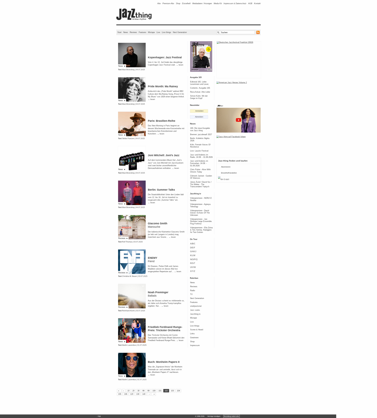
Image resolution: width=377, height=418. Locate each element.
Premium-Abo (168, 3)
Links (192, 334)
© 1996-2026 (199, 416)
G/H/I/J (193, 252)
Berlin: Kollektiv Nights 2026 (200, 139)
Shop (178, 3)
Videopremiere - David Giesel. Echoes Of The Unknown (200, 213)
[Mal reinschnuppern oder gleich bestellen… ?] (238, 91)
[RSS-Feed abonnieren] (258, 32)
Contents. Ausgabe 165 (200, 88)
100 (154, 391)
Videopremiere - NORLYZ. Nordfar (201, 199)
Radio (192, 291)
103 (172, 391)
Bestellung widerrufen (231, 416)
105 (119, 394)
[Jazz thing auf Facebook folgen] (238, 145)
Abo (159, 3)
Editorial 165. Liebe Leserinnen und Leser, (199, 83)
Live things (166, 32)
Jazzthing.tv (195, 314)
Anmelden (199, 111)
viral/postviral (195, 306)
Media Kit (218, 3)
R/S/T (192, 263)
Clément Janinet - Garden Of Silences (201, 177)
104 (178, 391)
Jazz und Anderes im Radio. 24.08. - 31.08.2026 (201, 156)
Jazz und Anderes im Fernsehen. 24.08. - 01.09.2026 (199, 163)
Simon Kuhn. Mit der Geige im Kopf (199, 97)
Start (119, 32)
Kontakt (257, 3)
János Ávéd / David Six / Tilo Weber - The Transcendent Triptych (200, 184)
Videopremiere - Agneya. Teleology (200, 205)
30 (138, 391)
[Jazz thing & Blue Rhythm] (135, 19)
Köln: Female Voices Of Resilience (200, 146)
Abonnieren (225, 167)
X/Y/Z (192, 271)
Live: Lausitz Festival (199, 151)
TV (191, 294)
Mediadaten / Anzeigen (202, 3)
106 (125, 394)
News (125, 32)
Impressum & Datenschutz (235, 3)
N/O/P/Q (193, 259)
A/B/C (192, 244)
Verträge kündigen (213, 416)
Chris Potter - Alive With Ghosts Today (200, 171)
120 (131, 394)
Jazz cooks (195, 310)
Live (158, 32)
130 (137, 394)
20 (133, 391)
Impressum (195, 345)
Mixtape (151, 32)
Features (142, 32)
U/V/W (193, 267)
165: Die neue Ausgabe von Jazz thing (200, 129)
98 (143, 391)
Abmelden (199, 117)
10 (128, 391)
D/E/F (192, 248)
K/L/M (192, 255)
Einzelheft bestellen (229, 173)
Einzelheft (186, 3)
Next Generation (180, 32)
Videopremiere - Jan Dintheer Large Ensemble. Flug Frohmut (201, 221)
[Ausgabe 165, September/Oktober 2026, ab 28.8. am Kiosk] (201, 56)
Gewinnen (194, 338)
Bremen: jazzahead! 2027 (201, 134)
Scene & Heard (196, 330)
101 (160, 391)
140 (143, 394)
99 (148, 391)
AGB (250, 3)
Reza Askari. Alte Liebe (200, 92)
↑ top (99, 416)
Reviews (133, 32)
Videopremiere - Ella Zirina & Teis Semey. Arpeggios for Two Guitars (201, 230)
